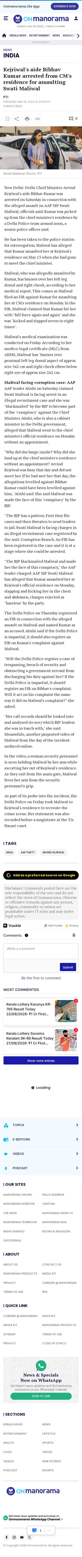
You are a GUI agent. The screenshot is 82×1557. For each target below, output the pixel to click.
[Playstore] (17, 1505)
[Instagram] (14, 1537)
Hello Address (53, 1195)
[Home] (4, 35)
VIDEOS (8, 1461)
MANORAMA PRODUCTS (20, 1273)
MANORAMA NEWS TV (57, 1213)
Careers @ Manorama (59, 1283)
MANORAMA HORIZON (19, 1204)
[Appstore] (48, 1505)
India (11, 55)
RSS (44, 1292)
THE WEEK (10, 1213)
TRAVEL (47, 1452)
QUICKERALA (12, 1240)
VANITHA (48, 1204)
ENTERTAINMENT (39, 35)
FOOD (7, 1452)
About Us (10, 1264)
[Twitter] (29, 1537)
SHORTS (48, 1470)
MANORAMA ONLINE (17, 1195)
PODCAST (10, 1470)
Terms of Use (13, 1292)
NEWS (56, 35)
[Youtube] (22, 1537)
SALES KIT (49, 1316)
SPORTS (47, 1443)
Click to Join (41, 1396)
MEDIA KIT (49, 1273)
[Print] (27, 119)
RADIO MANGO (13, 1231)
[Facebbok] (6, 1537)
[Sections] (6, 18)
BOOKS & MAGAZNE (56, 1231)
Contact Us (51, 1264)
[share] (16, 119)
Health (8, 1443)
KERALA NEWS (18, 35)
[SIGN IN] (76, 18)
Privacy (9, 1283)
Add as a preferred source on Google (44, 875)
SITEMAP (9, 1334)
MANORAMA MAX (54, 1222)
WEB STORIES (51, 1461)
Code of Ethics (54, 1343)
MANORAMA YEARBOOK (20, 1222)
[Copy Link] (37, 119)
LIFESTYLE (49, 1434)
